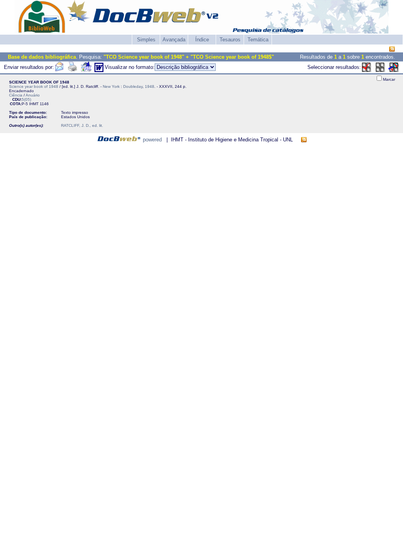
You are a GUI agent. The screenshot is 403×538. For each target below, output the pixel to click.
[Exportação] (86, 70)
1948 (149, 86)
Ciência (15, 95)
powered (152, 140)
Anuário (33, 95)
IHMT (34, 104)
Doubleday (132, 86)
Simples (146, 40)
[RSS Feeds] (392, 49)
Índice (202, 40)
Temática (258, 40)
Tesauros (230, 40)
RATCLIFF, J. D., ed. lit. (82, 125)
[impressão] (72, 70)
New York (111, 86)
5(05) (26, 99)
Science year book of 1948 (33, 86)
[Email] (59, 70)
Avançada (174, 40)
